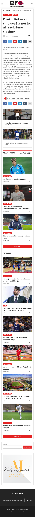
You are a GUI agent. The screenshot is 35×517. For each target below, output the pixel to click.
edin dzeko (11, 98)
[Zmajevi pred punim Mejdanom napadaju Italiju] (17, 324)
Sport (15, 14)
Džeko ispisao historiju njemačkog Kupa (16, 237)
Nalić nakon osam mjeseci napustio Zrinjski (17, 427)
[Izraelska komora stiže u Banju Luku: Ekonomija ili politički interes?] (17, 294)
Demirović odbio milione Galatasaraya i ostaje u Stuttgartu (16, 207)
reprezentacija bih (23, 98)
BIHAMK (26, 500)
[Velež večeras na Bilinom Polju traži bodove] (17, 353)
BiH (5, 305)
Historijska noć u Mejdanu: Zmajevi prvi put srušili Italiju (16, 280)
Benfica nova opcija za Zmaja (14, 179)
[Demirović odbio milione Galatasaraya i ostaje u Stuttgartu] (17, 193)
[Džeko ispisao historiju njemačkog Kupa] (17, 222)
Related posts (27, 152)
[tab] (27, 152)
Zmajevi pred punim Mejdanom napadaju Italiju (15, 339)
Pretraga (5, 444)
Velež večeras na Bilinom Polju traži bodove (17, 368)
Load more (17, 246)
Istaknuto (8, 10)
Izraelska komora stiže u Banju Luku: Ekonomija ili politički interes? (17, 309)
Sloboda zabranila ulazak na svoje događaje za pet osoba (16, 397)
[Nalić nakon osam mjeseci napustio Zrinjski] (17, 412)
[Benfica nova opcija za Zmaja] (17, 165)
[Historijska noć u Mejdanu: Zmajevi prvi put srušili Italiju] (17, 265)
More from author (25, 153)
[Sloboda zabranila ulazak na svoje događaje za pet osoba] (17, 382)
